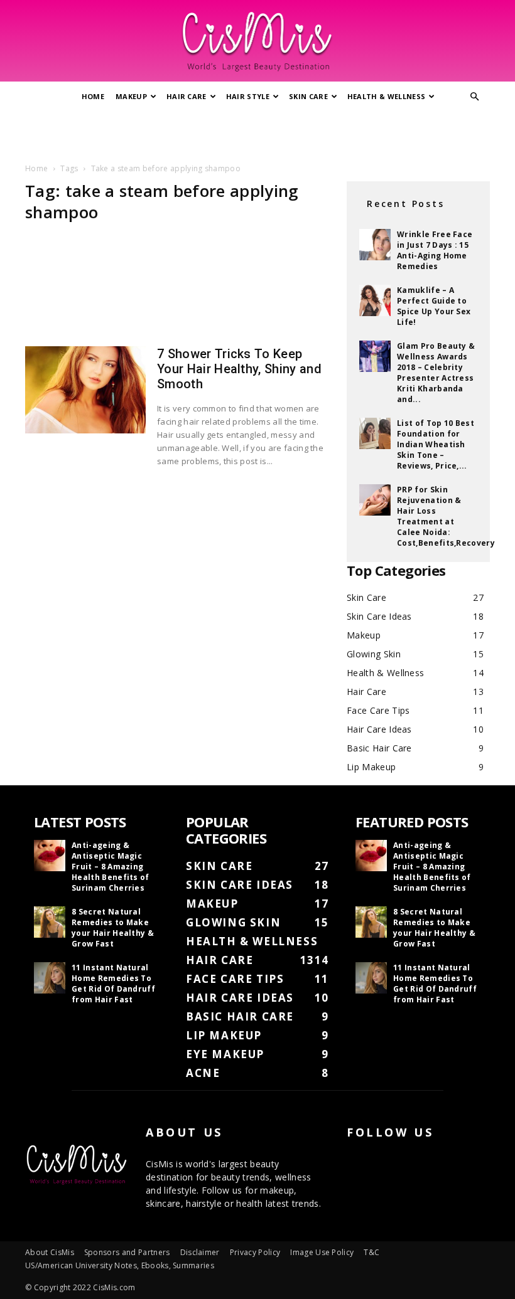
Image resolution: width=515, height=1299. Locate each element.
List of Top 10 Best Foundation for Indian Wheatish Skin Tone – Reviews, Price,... (435, 444)
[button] (475, 97)
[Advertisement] (257, 133)
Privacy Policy (255, 1252)
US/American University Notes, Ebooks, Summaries (119, 1265)
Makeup (131, 96)
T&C (371, 1252)
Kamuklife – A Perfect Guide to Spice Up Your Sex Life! (433, 306)
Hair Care (186, 96)
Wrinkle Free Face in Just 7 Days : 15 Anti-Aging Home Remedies (434, 250)
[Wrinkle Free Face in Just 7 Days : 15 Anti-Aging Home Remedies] (375, 244)
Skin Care (308, 96)
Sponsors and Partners (127, 1252)
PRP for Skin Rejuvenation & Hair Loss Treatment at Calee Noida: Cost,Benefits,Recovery (446, 516)
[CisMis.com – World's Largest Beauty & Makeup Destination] (257, 41)
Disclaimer (200, 1252)
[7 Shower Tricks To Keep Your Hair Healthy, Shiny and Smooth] (85, 389)
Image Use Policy (322, 1252)
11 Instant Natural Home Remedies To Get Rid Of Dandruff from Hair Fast (113, 983)
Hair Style (247, 96)
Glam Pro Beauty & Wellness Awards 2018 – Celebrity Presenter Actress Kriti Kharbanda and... (436, 373)
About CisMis (49, 1252)
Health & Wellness (386, 96)
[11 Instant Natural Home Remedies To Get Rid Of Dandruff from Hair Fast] (49, 978)
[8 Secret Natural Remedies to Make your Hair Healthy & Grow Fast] (49, 922)
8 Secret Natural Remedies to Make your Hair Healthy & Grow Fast (113, 927)
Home (93, 96)
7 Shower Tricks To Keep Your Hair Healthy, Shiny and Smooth (239, 368)
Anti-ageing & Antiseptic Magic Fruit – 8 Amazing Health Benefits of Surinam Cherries (110, 866)
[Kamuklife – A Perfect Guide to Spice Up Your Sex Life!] (375, 300)
